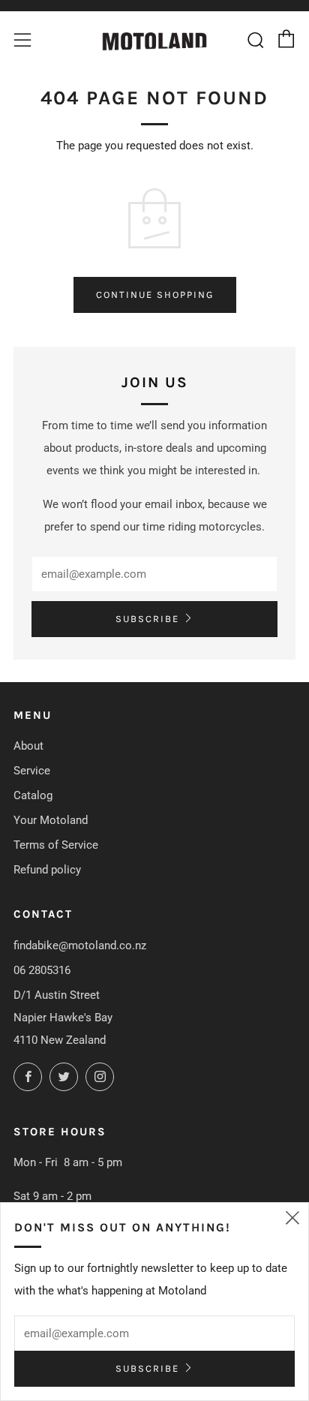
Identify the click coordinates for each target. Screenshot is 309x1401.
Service (32, 770)
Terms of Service (56, 845)
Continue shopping (155, 294)
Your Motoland (51, 820)
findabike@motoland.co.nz (80, 945)
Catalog (33, 795)
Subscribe (147, 618)
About (29, 746)
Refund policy (47, 869)
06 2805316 (42, 970)
